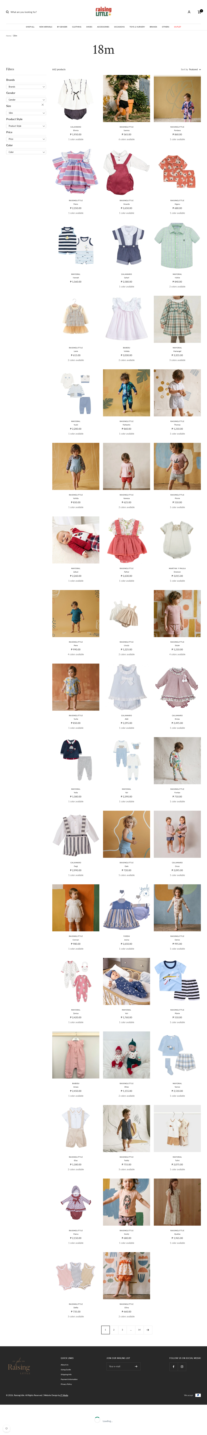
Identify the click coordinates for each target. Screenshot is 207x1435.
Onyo (177, 866)
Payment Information (69, 1379)
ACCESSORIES (103, 27)
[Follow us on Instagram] (182, 1367)
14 (139, 1330)
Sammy (127, 130)
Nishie (177, 277)
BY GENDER (62, 27)
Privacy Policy (66, 1384)
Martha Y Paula (177, 568)
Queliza (177, 1234)
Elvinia (75, 130)
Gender (10, 92)
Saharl (126, 277)
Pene (76, 645)
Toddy (126, 1160)
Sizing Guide (66, 1369)
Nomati (76, 277)
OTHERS (165, 27)
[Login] (189, 12)
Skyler (177, 645)
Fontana (177, 130)
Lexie (76, 351)
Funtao (177, 792)
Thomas (177, 425)
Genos (177, 940)
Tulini (177, 1160)
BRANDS (153, 27)
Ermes (177, 719)
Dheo (126, 1087)
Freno (75, 204)
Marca (75, 1234)
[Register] (136, 1366)
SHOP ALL (30, 27)
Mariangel (177, 351)
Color (9, 145)
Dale (126, 866)
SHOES (89, 27)
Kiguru (177, 204)
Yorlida (75, 498)
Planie (177, 1013)
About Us (64, 1365)
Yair (126, 792)
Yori (126, 1013)
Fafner (126, 572)
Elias (76, 1160)
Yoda (76, 792)
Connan (76, 940)
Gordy (126, 1234)
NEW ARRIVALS (45, 27)
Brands (10, 79)
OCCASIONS (119, 27)
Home (8, 36)
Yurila (76, 719)
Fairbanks (126, 425)
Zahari (75, 572)
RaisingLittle (127, 127)
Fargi (76, 866)
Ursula (126, 645)
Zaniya (75, 1013)
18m (11, 113)
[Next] (148, 1330)
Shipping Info (66, 1374)
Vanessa (126, 498)
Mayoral (75, 274)
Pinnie (177, 498)
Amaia (75, 1087)
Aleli (126, 719)
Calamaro (75, 127)
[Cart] (199, 11)
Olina (126, 1307)
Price (9, 132)
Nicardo (126, 204)
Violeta (126, 351)
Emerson (177, 572)
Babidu (126, 348)
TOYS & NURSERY (137, 27)
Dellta (75, 1307)
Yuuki (76, 425)
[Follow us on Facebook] (173, 1367)
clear (43, 104)
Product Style (14, 119)
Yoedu (126, 936)
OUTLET (177, 27)
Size (8, 106)
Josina (126, 940)
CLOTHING (76, 27)
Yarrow (177, 1087)
